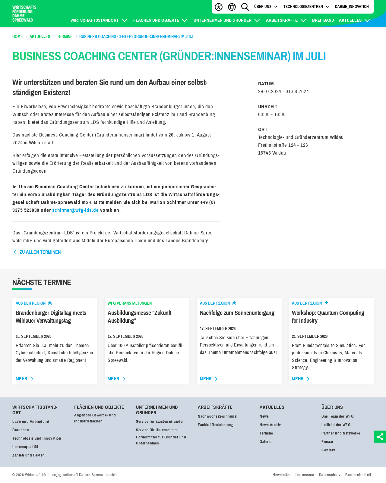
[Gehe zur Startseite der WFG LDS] (24, 14)
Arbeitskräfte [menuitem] (282, 20)
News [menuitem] (264, 416)
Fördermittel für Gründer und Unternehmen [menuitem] (161, 440)
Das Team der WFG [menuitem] (337, 416)
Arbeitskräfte (215, 407)
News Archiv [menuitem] (270, 425)
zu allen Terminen (40, 252)
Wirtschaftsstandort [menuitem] (95, 20)
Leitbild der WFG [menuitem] (335, 425)
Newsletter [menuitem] (282, 475)
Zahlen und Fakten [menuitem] (28, 455)
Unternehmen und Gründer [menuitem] (223, 20)
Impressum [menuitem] (305, 475)
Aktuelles (272, 407)
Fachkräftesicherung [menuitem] (216, 425)
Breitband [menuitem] (323, 20)
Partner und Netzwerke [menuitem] (340, 433)
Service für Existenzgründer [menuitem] (160, 421)
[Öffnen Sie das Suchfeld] (245, 7)
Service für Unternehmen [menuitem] (157, 430)
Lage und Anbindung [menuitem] (30, 421)
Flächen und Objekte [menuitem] (156, 20)
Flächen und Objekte (99, 407)
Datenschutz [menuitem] (330, 475)
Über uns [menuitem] (262, 7)
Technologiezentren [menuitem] (303, 7)
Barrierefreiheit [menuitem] (358, 475)
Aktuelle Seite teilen (380, 437)
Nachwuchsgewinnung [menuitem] (217, 416)
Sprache (232, 7)
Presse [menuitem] (327, 442)
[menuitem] (276, 7)
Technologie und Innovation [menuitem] (36, 438)
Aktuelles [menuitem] (350, 20)
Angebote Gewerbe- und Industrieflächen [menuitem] (95, 418)
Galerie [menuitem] (266, 442)
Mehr (21, 378)
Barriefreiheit (218, 7)
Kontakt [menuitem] (328, 450)
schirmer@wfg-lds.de (75, 210)
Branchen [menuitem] (20, 430)
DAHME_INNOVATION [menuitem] (352, 7)
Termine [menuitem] (266, 433)
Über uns (332, 407)
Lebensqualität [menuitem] (25, 447)
